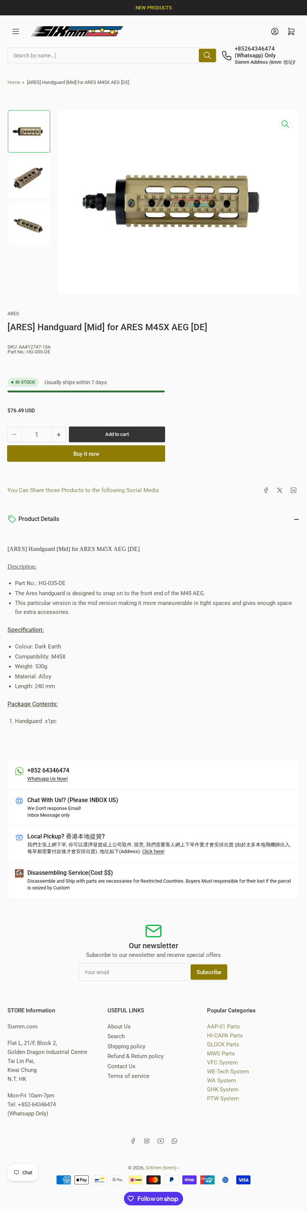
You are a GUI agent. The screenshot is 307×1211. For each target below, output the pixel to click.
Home (13, 82)
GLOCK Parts (223, 1044)
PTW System (223, 1098)
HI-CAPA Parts (225, 1035)
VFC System (222, 1062)
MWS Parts (221, 1053)
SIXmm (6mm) (161, 1168)
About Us (119, 1026)
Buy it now (86, 454)
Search (116, 1036)
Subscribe (209, 972)
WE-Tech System (228, 1071)
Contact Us (121, 1066)
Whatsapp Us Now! (47, 778)
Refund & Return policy (135, 1056)
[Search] (207, 55)
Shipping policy (126, 1046)
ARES (13, 313)
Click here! (153, 851)
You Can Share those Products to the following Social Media (83, 490)
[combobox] (112, 55)
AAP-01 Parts (223, 1026)
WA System (221, 1080)
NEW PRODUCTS (154, 7)
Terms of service (128, 1076)
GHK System (222, 1089)
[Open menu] (15, 31)
